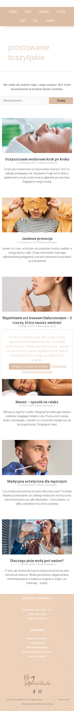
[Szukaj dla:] (25, 100)
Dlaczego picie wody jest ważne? (37, 561)
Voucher (61, 12)
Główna (13, 12)
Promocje (44, 12)
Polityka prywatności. (50, 699)
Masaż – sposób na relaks (37, 402)
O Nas (22, 21)
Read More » (37, 188)
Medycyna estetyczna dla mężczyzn (37, 481)
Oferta (28, 12)
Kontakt (50, 21)
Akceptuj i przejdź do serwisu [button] (29, 366)
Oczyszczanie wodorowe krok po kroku (37, 159)
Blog (35, 21)
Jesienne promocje (37, 238)
